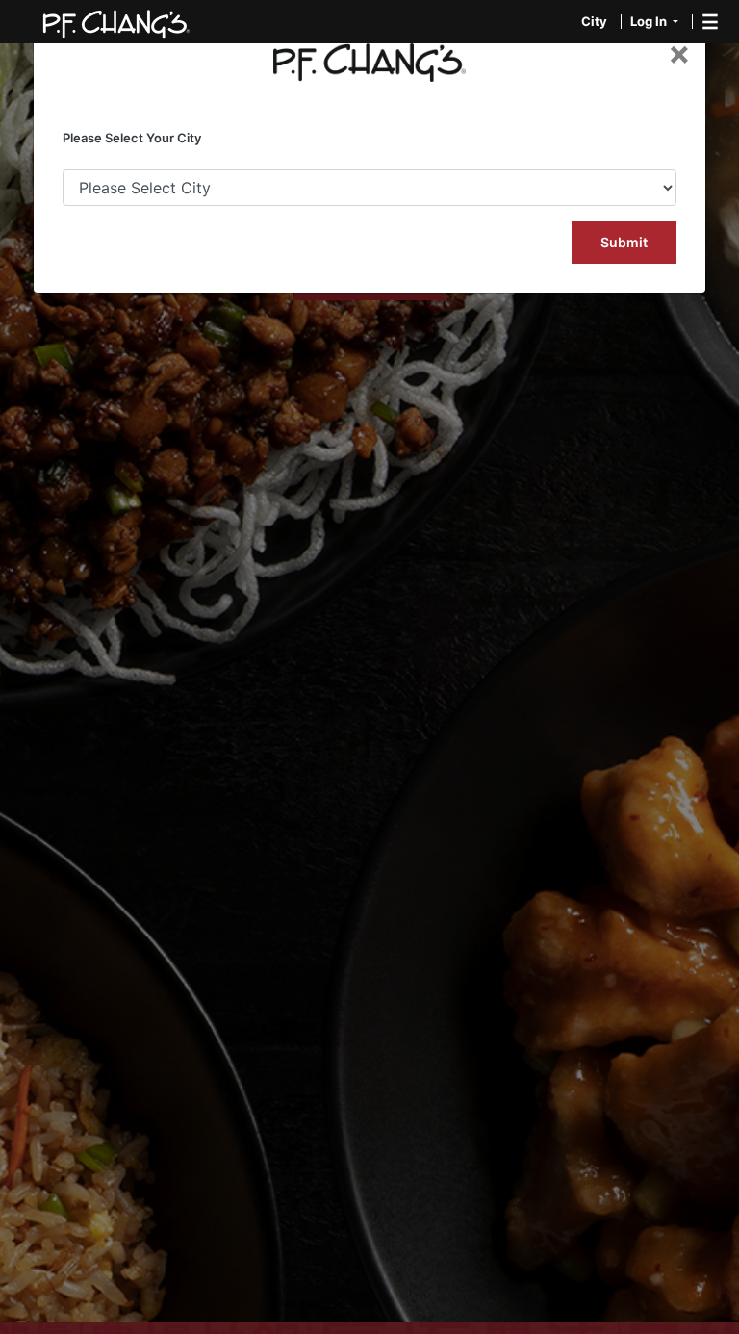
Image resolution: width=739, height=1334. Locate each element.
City (594, 21)
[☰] (696, 21)
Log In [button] (650, 21)
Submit (624, 242)
